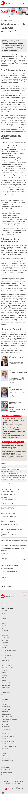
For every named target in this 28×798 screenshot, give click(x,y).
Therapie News (5, 692)
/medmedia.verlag (7, 772)
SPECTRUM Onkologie (7, 736)
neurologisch (5, 724)
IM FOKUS (4, 670)
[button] (3, 793)
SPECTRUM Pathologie (7, 739)
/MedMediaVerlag (7, 770)
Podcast (3, 680)
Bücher (3, 755)
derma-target (4, 658)
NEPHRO (5, 726)
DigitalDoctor (5, 660)
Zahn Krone (4, 748)
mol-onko (4, 675)
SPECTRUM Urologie (7, 744)
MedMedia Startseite (7, 604)
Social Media (5, 767)
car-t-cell (3, 653)
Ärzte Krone (4, 704)
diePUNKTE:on (5, 637)
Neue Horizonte (5, 763)
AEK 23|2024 (9, 16)
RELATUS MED (5, 682)
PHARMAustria (5, 729)
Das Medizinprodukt (6, 714)
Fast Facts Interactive (7, 668)
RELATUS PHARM (6, 685)
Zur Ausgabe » (13, 411)
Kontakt (3, 618)
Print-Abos (4, 621)
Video (3, 695)
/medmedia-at (6, 775)
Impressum (4, 626)
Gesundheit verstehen (7, 760)
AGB (2, 628)
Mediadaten (4, 611)
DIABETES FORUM (6, 716)
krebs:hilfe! (4, 672)
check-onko (4, 645)
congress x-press (6, 655)
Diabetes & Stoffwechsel (18, 34)
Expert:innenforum (6, 665)
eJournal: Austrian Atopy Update (10, 650)
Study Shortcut (5, 687)
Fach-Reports (5, 758)
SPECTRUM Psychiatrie (7, 741)
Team (3, 613)
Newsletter (4, 623)
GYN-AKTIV (4, 721)
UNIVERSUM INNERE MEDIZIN (9, 746)
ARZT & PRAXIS (5, 709)
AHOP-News (4, 702)
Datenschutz (4, 630)
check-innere (4, 642)
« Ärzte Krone (3, 16)
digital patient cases (6, 663)
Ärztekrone (11, 34)
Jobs (2, 616)
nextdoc (3, 677)
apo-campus (4, 640)
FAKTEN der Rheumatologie (9, 719)
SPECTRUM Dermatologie (8, 734)
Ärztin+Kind (4, 711)
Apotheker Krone (5, 706)
